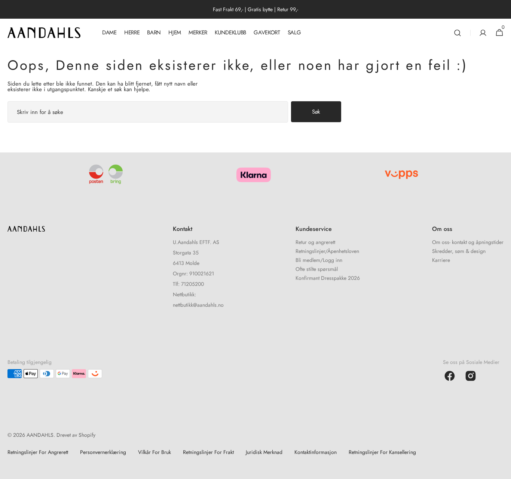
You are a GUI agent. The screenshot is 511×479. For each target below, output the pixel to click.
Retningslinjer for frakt (208, 452)
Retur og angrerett (315, 242)
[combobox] (147, 112)
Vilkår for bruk (154, 452)
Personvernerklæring (103, 452)
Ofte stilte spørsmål (317, 269)
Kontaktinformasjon (315, 452)
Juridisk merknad (264, 452)
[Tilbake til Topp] (502, 470)
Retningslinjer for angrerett (37, 452)
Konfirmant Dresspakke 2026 (328, 278)
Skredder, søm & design (459, 251)
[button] (457, 33)
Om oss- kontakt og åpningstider (468, 242)
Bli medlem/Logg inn (319, 260)
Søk (316, 112)
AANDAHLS (40, 435)
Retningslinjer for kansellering (382, 452)
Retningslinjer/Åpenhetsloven (327, 251)
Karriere (441, 260)
